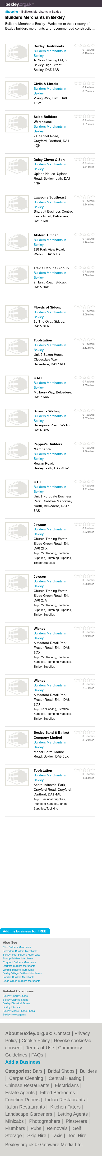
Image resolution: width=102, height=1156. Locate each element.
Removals (58, 1128)
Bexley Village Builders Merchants (22, 973)
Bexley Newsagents (14, 1014)
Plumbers (16, 1128)
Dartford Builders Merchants (19, 965)
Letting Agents (73, 1114)
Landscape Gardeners (29, 1114)
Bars (38, 1071)
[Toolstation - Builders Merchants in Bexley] (17, 355)
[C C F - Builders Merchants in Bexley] (17, 496)
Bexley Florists (11, 1007)
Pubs (37, 1128)
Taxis (58, 1135)
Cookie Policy (36, 1040)
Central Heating (66, 1078)
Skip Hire (37, 1135)
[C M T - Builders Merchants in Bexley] (17, 392)
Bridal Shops (62, 1071)
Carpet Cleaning (27, 1078)
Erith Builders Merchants (17, 947)
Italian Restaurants (25, 1106)
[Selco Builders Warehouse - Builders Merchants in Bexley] (17, 131)
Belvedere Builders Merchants (20, 951)
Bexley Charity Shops (15, 995)
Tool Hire (77, 1135)
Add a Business (23, 1062)
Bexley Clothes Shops (15, 999)
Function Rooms (23, 1099)
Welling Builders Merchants (18, 969)
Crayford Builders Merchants (19, 962)
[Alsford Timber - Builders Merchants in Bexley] (17, 249)
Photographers (45, 1121)
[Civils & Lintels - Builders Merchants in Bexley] (17, 98)
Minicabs (15, 1121)
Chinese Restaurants (28, 1085)
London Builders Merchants (18, 977)
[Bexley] (34, 7)
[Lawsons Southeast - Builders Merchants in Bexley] (17, 212)
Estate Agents (20, 1092)
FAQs (37, 1054)
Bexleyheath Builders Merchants (21, 954)
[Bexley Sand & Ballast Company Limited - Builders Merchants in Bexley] (17, 747)
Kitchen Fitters (66, 1106)
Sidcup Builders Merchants (18, 958)
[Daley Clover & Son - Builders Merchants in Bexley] (17, 174)
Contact (62, 1033)
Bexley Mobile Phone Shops (19, 1011)
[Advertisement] (51, 871)
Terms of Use (40, 1047)
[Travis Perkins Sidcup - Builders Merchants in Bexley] (17, 282)
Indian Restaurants (65, 1099)
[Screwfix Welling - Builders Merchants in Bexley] (17, 426)
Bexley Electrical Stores (16, 1003)
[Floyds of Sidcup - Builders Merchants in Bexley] (17, 322)
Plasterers (77, 1121)
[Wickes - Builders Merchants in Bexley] (17, 643)
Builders (88, 1071)
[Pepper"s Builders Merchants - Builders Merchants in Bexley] (17, 458)
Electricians (67, 1085)
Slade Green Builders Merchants (21, 980)
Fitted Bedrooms (58, 1092)
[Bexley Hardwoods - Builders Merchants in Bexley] (17, 61)
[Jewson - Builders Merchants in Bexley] (17, 539)
